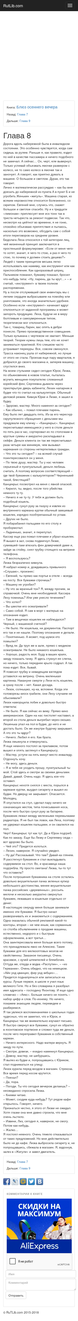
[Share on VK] (39, 1181)
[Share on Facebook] (6, 1181)
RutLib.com (13, 5)
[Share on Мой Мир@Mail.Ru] (23, 1181)
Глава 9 (25, 120)
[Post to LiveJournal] (14, 1181)
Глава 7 (22, 114)
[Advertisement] (39, 54)
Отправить (15, 1295)
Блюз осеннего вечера (36, 107)
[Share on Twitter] (31, 1181)
